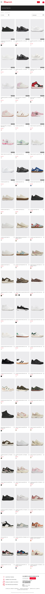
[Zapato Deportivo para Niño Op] (37, 142)
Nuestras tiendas (9, 577)
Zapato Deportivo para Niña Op (36, 125)
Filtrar (2, 15)
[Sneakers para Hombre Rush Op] (8, 362)
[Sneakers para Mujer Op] (8, 198)
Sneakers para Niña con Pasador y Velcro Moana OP (36, 565)
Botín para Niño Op (4, 537)
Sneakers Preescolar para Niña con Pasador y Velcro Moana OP (36, 538)
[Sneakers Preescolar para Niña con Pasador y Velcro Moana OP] (37, 525)
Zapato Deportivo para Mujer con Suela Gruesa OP (21, 238)
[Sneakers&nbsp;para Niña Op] (22, 114)
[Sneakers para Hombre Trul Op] (8, 388)
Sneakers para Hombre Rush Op (6, 373)
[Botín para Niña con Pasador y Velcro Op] (22, 86)
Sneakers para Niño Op (5, 181)
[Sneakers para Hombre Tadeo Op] (37, 388)
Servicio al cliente (34, 588)
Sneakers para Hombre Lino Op (21, 346)
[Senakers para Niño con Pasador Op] (37, 29)
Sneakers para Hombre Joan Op (6, 346)
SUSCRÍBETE (33, 578)
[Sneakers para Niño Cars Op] (8, 553)
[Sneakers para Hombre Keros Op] (37, 308)
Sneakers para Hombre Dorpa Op (7, 319)
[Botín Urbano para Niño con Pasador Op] (8, 415)
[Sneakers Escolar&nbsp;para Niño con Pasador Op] (8, 29)
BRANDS (2, 12)
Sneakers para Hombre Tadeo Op (36, 400)
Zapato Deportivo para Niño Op (36, 154)
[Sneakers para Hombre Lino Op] (22, 335)
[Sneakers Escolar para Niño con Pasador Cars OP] (22, 553)
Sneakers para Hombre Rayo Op (36, 346)
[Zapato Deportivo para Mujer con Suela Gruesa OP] (22, 225)
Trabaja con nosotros (10, 579)
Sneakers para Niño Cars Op (6, 564)
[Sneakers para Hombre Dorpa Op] (8, 308)
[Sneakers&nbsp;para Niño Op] (8, 170)
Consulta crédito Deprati (12, 588)
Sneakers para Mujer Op (5, 209)
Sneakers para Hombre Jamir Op (21, 319)
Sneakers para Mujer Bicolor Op (36, 181)
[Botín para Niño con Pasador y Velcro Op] (37, 86)
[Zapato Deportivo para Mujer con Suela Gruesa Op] (37, 253)
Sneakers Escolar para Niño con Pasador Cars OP (21, 565)
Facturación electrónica (11, 584)
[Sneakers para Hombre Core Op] (22, 388)
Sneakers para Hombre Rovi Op (21, 373)
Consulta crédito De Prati (11, 582)
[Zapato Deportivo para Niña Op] (37, 114)
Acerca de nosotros (22, 589)
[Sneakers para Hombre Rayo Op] (37, 335)
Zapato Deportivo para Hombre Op (22, 292)
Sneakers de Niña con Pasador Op (36, 509)
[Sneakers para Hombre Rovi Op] (22, 362)
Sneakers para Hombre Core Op (21, 400)
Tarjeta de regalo (24, 588)
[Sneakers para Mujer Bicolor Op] (37, 170)
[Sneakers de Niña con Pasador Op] (37, 498)
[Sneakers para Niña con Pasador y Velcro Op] (22, 498)
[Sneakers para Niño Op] (22, 170)
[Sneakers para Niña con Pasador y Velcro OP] (37, 470)
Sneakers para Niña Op (20, 125)
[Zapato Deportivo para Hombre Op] (22, 280)
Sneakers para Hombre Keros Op (36, 319)
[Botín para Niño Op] (8, 525)
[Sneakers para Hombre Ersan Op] (37, 280)
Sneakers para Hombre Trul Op (6, 400)
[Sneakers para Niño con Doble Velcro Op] (37, 57)
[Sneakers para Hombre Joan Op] (8, 335)
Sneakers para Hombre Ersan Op (36, 292)
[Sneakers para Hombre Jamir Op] (22, 308)
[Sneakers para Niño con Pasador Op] (22, 29)
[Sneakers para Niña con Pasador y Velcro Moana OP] (37, 553)
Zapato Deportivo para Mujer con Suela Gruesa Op (36, 265)
